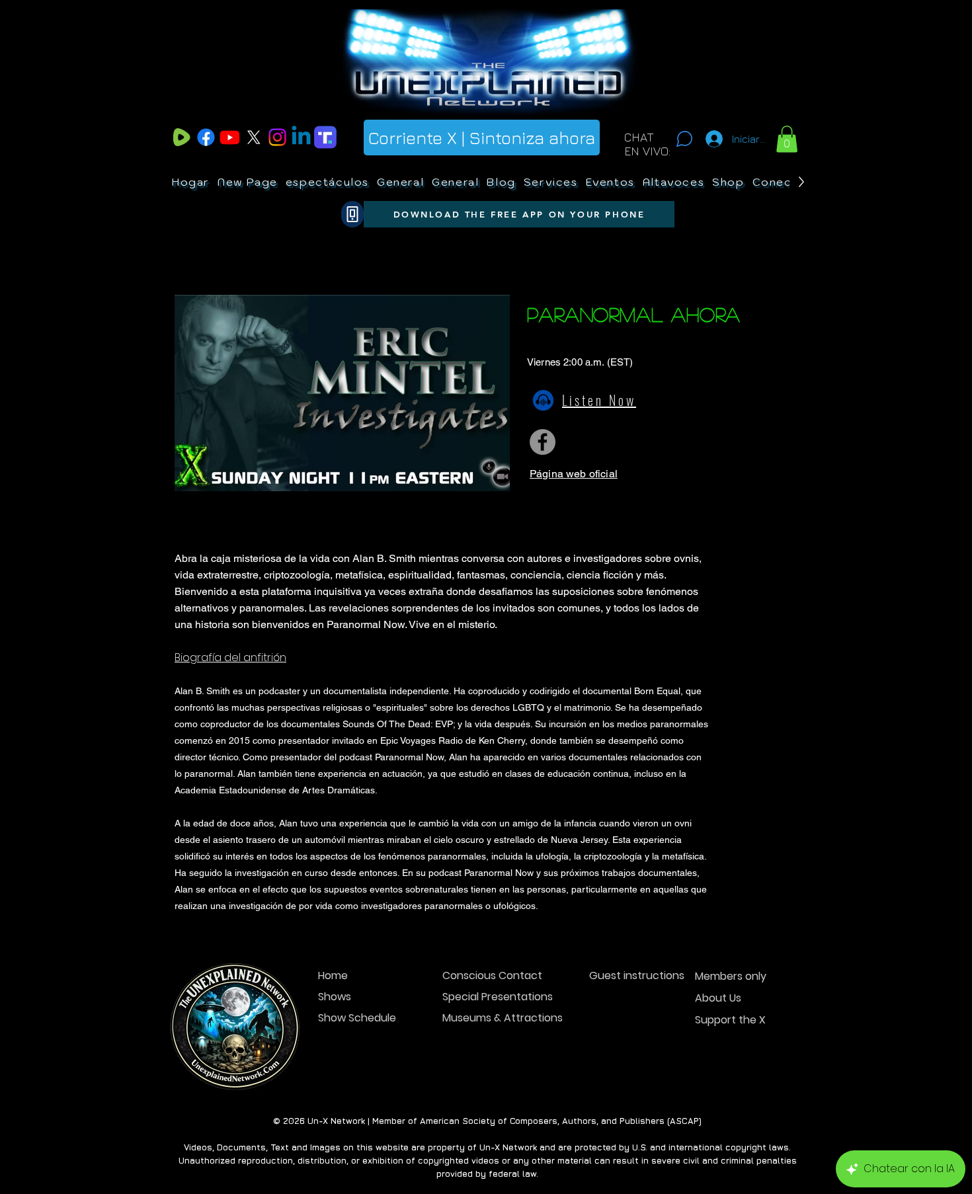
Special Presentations (489, 996)
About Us (718, 998)
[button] (787, 139)
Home (333, 975)
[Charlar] (684, 139)
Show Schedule (357, 1017)
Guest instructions (635, 975)
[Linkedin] (301, 137)
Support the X (730, 1019)
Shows (334, 996)
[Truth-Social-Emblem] (325, 137)
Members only (730, 976)
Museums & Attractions (489, 1017)
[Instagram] (277, 137)
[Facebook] (206, 137)
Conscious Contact (489, 975)
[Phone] (352, 214)
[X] (253, 137)
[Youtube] (229, 137)
